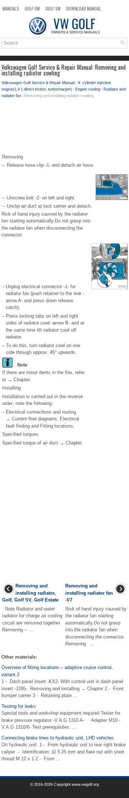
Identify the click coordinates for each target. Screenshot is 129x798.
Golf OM (32, 8)
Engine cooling (87, 89)
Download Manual (83, 8)
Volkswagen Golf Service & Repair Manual (38, 82)
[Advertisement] (64, 127)
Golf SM (53, 8)
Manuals (11, 8)
